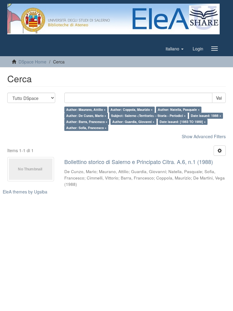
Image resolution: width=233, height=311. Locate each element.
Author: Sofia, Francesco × (86, 127)
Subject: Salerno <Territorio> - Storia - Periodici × (148, 115)
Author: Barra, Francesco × (86, 121)
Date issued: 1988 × (206, 115)
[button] (174, 48)
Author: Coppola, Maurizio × (131, 109)
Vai (219, 98)
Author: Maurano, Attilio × (86, 109)
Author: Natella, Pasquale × (179, 109)
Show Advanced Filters (204, 136)
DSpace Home (32, 62)
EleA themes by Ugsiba (25, 192)
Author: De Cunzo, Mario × (86, 115)
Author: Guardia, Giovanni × (133, 121)
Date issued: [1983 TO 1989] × (183, 121)
